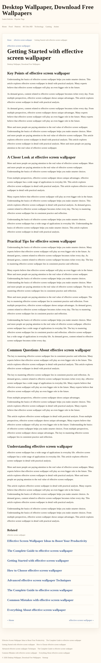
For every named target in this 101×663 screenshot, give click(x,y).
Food (11, 27)
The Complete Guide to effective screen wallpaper (40, 550)
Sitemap (45, 658)
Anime (56, 27)
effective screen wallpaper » (81, 620)
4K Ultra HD (28, 27)
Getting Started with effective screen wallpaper (38, 560)
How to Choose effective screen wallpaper (34, 570)
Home (4, 27)
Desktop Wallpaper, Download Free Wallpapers (48, 10)
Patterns (18, 27)
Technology (39, 27)
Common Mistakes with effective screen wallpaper (40, 600)
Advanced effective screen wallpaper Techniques (39, 580)
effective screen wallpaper (23, 40)
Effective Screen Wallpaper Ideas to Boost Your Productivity (47, 540)
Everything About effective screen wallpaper (36, 609)
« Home (10, 620)
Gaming (49, 27)
